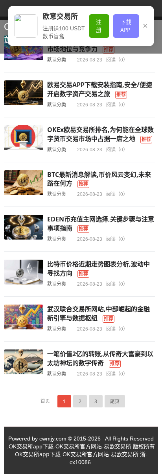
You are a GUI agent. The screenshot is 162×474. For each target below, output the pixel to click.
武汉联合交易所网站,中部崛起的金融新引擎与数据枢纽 (98, 313)
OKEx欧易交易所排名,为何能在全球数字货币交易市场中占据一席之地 (100, 134)
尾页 (115, 401)
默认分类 (56, 59)
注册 (98, 25)
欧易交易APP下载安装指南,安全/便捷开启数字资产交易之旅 (99, 89)
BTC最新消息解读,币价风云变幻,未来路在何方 (99, 179)
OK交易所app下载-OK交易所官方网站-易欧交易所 (76, 454)
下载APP (125, 25)
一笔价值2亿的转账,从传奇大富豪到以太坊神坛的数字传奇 (100, 358)
